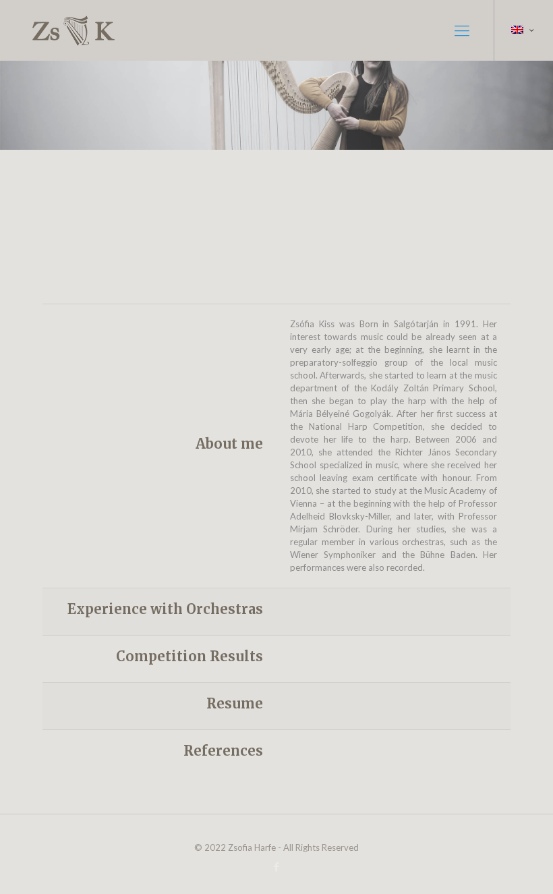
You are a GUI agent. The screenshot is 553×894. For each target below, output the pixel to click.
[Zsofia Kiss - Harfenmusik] (74, 30)
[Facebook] (276, 866)
